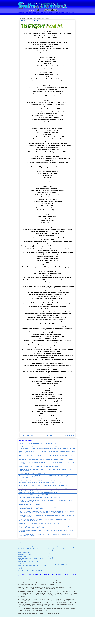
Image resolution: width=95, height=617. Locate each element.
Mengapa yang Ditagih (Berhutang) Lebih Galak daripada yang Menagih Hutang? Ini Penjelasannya (46, 459)
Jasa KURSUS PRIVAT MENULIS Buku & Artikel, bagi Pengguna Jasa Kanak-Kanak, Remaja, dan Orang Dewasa (32, 567)
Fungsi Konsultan (53, 551)
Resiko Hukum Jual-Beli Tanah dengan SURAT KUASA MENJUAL (36, 495)
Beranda (49, 435)
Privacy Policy (52, 560)
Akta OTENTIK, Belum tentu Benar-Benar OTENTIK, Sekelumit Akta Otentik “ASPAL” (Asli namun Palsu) (47, 485)
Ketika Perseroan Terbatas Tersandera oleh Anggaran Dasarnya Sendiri (38, 466)
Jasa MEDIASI (22, 556)
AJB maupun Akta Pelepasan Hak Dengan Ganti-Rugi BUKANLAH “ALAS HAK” (40, 482)
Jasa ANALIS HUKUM (24, 552)
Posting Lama (69, 435)
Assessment (21, 563)
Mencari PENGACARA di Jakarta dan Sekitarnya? (61, 547)
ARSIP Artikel (21, 543)
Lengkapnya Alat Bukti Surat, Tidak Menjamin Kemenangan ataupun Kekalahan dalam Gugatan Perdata (47, 448)
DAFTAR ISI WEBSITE (54, 543)
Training (50, 557)
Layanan (50, 555)
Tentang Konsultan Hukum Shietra (57, 549)
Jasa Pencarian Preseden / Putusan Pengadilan (31, 547)
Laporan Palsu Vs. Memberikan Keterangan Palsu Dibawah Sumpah (37, 480)
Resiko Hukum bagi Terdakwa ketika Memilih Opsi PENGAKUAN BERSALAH (39, 497)
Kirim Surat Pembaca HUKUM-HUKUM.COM (30, 570)
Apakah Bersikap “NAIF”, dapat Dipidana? (30, 504)
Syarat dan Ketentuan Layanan (56, 553)
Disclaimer (51, 562)
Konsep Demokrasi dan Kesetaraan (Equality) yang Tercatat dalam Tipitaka (39, 523)
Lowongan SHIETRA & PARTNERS (57, 564)
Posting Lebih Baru (27, 435)
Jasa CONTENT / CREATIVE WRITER (28, 561)
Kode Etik (51, 558)
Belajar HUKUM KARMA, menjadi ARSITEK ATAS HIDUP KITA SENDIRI (38, 443)
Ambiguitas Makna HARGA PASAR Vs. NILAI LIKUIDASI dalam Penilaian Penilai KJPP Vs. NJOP (44, 446)
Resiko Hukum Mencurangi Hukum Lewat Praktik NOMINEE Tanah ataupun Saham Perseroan (44, 488)
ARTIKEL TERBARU (53, 545)
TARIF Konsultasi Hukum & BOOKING (28, 545)
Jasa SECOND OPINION (24, 554)
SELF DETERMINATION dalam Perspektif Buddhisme (33, 473)
